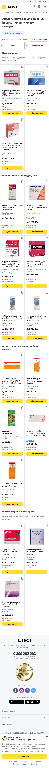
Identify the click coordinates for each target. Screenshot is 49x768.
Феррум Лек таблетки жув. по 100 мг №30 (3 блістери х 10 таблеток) (36, 433)
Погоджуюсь (24, 757)
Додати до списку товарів (22, 67)
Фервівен (5, 100)
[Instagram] (21, 690)
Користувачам (8, 711)
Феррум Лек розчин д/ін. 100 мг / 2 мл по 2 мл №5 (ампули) (36, 207)
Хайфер (4, 325)
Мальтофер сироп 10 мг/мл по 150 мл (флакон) (12, 485)
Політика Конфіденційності (24, 764)
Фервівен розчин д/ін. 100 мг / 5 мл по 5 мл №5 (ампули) (11, 93)
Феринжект (5, 215)
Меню (4, 7)
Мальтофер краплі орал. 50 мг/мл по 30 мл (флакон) (36, 381)
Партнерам (7, 724)
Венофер (5, 611)
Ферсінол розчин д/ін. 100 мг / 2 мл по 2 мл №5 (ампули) (35, 264)
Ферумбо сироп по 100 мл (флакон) (11, 432)
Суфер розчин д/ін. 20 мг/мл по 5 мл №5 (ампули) (11, 552)
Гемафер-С (30, 100)
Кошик (45, 6)
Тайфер (4, 155)
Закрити (47, 736)
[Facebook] (15, 690)
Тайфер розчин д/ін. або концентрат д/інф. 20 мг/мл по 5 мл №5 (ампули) (12, 146)
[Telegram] (33, 690)
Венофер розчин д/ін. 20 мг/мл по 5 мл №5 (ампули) (12, 604)
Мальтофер (6, 388)
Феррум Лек (30, 219)
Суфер (4, 559)
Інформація (7, 718)
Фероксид (29, 559)
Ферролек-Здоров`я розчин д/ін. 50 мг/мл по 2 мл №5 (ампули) (11, 264)
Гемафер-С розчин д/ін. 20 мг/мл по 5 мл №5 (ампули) (36, 93)
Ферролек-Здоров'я (8, 273)
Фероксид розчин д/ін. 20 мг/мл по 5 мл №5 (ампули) (36, 552)
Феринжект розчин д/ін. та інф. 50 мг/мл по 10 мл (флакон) (12, 207)
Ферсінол (29, 271)
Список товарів (39, 6)
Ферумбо (5, 438)
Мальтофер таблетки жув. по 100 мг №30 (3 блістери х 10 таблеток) (11, 381)
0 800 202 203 (24, 654)
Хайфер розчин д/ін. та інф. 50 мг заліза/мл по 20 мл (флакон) (36, 318)
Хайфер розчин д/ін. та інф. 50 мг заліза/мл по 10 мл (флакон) (12, 318)
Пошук (34, 6)
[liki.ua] (12, 7)
